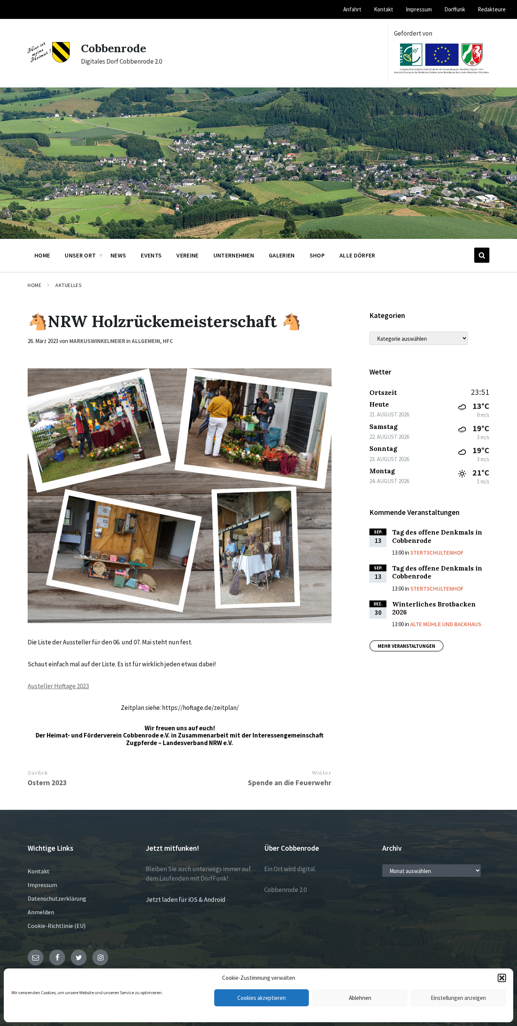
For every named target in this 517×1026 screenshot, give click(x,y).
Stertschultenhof (437, 552)
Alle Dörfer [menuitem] (357, 255)
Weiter (321, 772)
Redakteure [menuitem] (492, 9)
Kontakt (39, 871)
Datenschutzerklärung (57, 898)
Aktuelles (68, 285)
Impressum (42, 885)
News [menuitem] (118, 255)
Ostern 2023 (47, 782)
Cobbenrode (113, 48)
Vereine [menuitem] (187, 255)
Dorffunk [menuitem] (454, 9)
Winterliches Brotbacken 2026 (434, 608)
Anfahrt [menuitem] (352, 9)
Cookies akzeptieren (261, 997)
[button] (502, 978)
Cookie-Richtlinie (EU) (57, 925)
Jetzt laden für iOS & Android (186, 899)
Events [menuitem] (151, 255)
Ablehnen (360, 997)
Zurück (38, 772)
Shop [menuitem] (317, 255)
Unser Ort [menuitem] (80, 255)
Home (34, 285)
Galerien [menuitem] (282, 255)
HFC (168, 341)
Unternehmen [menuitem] (233, 255)
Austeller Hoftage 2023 (58, 686)
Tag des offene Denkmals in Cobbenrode (437, 536)
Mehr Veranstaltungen (406, 646)
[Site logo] (49, 60)
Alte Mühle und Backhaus (445, 624)
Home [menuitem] (42, 255)
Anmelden (41, 912)
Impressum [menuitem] (419, 9)
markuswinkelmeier (97, 341)
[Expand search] (481, 255)
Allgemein (146, 341)
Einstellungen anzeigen (458, 997)
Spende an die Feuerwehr (289, 782)
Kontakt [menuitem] (383, 9)
